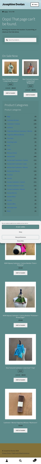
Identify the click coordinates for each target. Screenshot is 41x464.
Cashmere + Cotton (13, 124)
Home (6, 12)
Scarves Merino (12, 193)
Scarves (9, 178)
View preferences (20, 237)
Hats (8, 146)
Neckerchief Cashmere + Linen (17, 164)
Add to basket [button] (10, 93)
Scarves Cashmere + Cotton (16, 182)
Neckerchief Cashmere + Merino (17, 167)
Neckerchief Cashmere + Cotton (17, 160)
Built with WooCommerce (20, 453)
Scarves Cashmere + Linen (15, 186)
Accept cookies (20, 227)
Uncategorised (12, 207)
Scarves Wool (11, 197)
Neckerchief (11, 156)
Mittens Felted (12, 153)
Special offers (11, 204)
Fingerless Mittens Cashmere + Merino (19, 131)
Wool (8, 211)
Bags (8, 116)
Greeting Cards (12, 142)
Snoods (9, 200)
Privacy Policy (20, 240)
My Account (7, 461)
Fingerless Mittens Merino (15, 135)
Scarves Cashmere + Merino (16, 189)
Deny (20, 232)
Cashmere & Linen (13, 120)
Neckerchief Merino (13, 171)
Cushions (10, 127)
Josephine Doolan (13, 4)
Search (20, 461)
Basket (31, 459)
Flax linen (10, 138)
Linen (9, 149)
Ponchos (10, 175)
